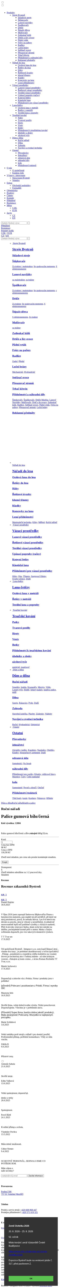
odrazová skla (24, 158)
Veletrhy (16, 180)
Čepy (23, 776)
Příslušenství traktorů (27, 165)
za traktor (30, 280)
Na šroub (27, 763)
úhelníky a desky (25, 133)
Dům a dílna (17, 138)
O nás (9, 168)
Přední (21, 361)
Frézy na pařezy (25, 42)
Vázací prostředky (20, 85)
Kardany (32, 798)
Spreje (15, 703)
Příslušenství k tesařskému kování (32, 130)
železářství (22, 155)
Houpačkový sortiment (30, 752)
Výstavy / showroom (16, 175)
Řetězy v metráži (25, 110)
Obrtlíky (50, 750)
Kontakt (10, 198)
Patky (20, 118)
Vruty (20, 125)
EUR (14, 210)
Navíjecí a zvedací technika (30, 148)
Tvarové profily (25, 120)
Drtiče (20, 27)
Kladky (21, 78)
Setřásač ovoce (24, 50)
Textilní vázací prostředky (29, 93)
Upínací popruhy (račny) (29, 95)
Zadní (14, 361)
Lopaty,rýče (17, 690)
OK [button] (31, 1278)
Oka (20, 576)
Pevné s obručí (29, 787)
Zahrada (21, 145)
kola (20, 163)
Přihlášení (11, 200)
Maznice (16, 776)
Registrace (11, 203)
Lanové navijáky (25, 22)
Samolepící (17, 763)
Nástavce (41, 798)
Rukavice (23, 703)
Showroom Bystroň (21, 178)
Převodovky (23, 153)
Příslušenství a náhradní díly (30, 57)
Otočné (41, 787)
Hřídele (49, 798)
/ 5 (4, 895)
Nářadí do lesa (18, 63)
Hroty (20, 123)
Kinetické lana (24, 100)
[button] (2, 2)
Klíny (34, 522)
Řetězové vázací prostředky (30, 90)
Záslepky (40, 714)
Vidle (48, 687)
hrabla (23, 687)
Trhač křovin (23, 55)
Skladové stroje (24, 17)
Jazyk (9, 213)
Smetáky (16, 687)
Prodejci (10, 193)
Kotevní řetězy (24, 98)
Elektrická (35, 724)
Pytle (30, 703)
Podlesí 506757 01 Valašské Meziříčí (12, 1192)
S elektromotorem (20, 317)
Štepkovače (17, 400)
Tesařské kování (19, 115)
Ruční (15, 724)
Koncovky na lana (26, 80)
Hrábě (26, 690)
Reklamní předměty (26, 60)
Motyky (41, 687)
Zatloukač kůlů (24, 35)
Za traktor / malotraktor (22, 266)
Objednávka (12, 190)
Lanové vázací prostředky (29, 88)
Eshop (9, 183)
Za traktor (16, 304)
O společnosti (18, 170)
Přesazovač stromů (26, 52)
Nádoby (48, 714)
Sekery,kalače (36, 690)
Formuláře (16, 188)
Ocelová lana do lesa (27, 65)
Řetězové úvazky (25, 73)
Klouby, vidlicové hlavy (44, 774)
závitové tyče (23, 135)
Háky (20, 70)
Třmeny (26, 576)
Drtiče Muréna (41, 400)
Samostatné (17, 787)
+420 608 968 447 (29, 1210)
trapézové (25, 667)
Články (10, 195)
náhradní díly (23, 160)
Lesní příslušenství (26, 83)
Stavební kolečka (19, 714)
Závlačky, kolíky (19, 750)
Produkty (11, 12)
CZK (14, 208)
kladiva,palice (50, 690)
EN (13, 218)
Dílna (20, 143)
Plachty (31, 714)
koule (24, 798)
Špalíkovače (23, 25)
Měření (41, 522)
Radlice (21, 45)
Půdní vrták (23, 40)
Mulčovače (23, 32)
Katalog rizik (18, 173)
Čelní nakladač (33, 776)
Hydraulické (29, 372)
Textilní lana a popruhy (28, 113)
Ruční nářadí (23, 140)
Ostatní (15, 150)
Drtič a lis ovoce (39, 402)
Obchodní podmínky (21, 185)
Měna (9, 205)
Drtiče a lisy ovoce (26, 37)
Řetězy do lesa (24, 68)
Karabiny (32, 750)
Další (28, 579)
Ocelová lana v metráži (28, 108)
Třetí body (16, 798)
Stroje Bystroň (18, 15)
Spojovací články (38, 576)
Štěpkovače (23, 20)
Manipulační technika (21, 522)
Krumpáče (32, 687)
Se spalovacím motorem (44, 266)
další (14, 692)
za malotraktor (18, 280)
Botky (20, 128)
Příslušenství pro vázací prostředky (33, 103)
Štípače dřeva (24, 30)
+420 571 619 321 (29, 1212)
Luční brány (23, 47)
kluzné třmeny (24, 75)
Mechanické (17, 372)
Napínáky (41, 750)
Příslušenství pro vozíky (22, 774)
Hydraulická (24, 724)
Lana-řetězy (17, 105)
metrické (16, 667)
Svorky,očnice (18, 579)
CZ (13, 215)
